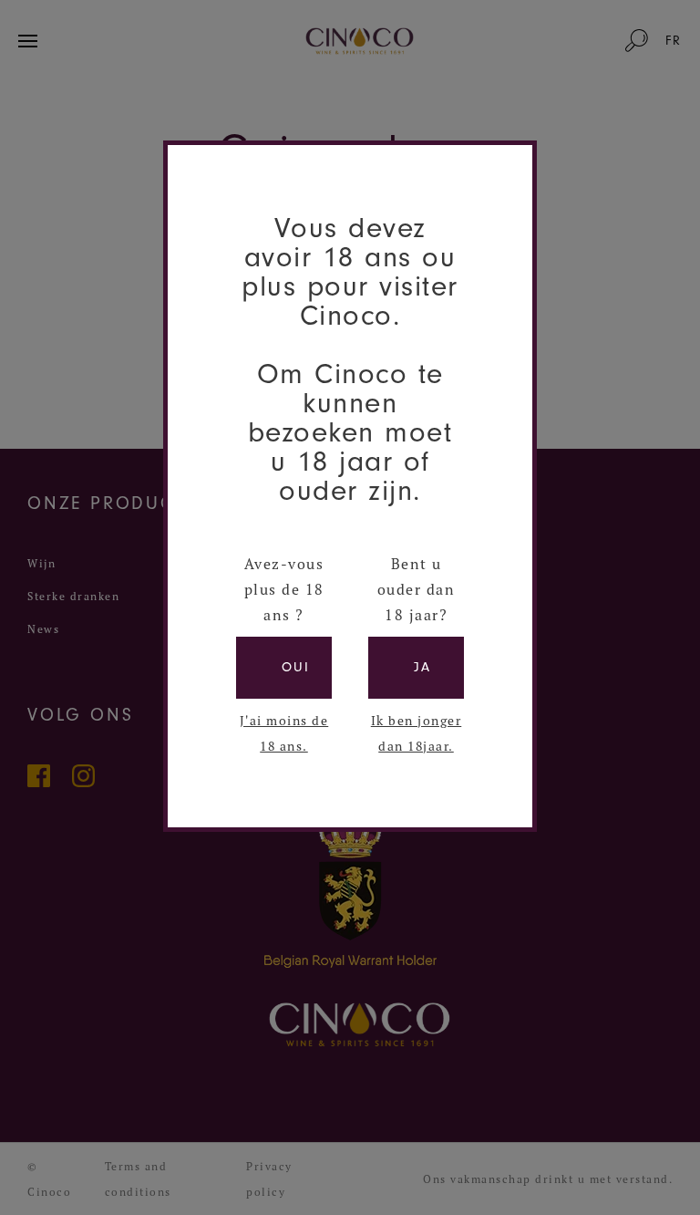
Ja (422, 667)
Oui (296, 667)
